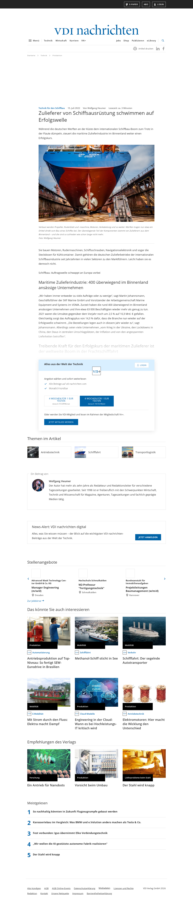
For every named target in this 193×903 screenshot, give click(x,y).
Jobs (118, 40)
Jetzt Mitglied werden (61, 422)
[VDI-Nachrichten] (96, 30)
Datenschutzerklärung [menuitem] (84, 888)
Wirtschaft (61, 40)
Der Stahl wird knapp (138, 785)
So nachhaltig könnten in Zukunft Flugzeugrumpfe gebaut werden (75, 811)
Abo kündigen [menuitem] (34, 888)
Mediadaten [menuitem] (104, 888)
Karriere (74, 40)
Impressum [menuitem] (77, 893)
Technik (48, 40)
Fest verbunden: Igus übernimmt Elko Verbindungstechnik (70, 833)
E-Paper (133, 4)
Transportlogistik (145, 452)
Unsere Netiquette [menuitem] (60, 893)
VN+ (83, 40)
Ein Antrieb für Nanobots (46, 785)
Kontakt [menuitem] (44, 893)
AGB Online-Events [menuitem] (61, 888)
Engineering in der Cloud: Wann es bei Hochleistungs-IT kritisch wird (96, 723)
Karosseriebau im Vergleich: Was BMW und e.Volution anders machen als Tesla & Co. (87, 822)
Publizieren (138, 40)
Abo (146, 4)
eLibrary (151, 40)
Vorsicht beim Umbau (91, 785)
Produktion (57, 55)
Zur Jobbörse (34, 600)
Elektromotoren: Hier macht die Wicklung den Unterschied (144, 723)
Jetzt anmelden (148, 537)
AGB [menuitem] (46, 888)
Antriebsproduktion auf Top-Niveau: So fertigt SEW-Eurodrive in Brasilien (48, 662)
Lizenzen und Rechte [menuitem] (124, 888)
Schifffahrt (94, 452)
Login (160, 4)
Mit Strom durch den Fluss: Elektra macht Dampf (47, 721)
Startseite (31, 55)
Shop (126, 40)
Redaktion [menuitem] (32, 893)
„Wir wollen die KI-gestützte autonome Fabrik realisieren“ (70, 843)
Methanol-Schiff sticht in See (96, 658)
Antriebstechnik (50, 452)
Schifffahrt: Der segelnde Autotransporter (141, 660)
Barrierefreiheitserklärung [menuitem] (99, 893)
